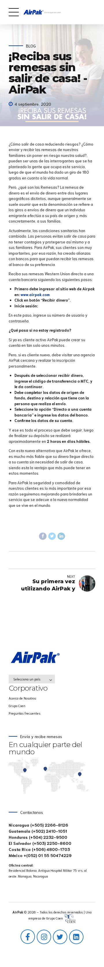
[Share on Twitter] (52, 536)
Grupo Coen (17, 705)
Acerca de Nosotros (22, 698)
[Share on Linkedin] (61, 536)
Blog (31, 45)
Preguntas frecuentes (24, 713)
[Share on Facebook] (43, 536)
